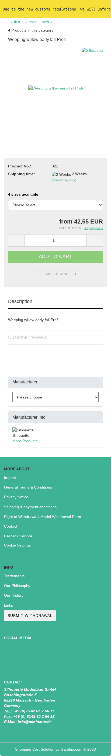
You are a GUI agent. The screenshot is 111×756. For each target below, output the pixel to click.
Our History (13, 595)
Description (20, 301)
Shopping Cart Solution (34, 749)
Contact (10, 526)
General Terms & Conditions (28, 487)
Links (8, 605)
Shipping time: (21, 174)
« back (31, 22)
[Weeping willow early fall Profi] (55, 88)
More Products (24, 441)
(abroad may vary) (64, 180)
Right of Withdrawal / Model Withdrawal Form (42, 516)
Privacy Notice (16, 497)
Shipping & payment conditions (30, 507)
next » (47, 22)
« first (15, 22)
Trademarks (14, 576)
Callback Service (18, 536)
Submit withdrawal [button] (30, 615)
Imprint (10, 477)
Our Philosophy (17, 585)
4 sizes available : (24, 194)
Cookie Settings (17, 545)
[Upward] (96, 748)
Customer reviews (27, 337)
